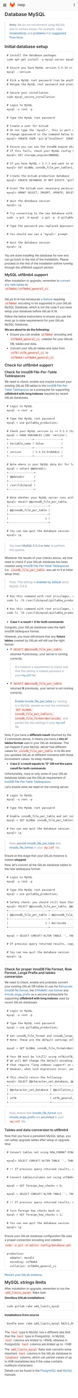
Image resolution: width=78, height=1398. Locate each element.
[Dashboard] (12, 6)
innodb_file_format (21, 847)
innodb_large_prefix (17, 994)
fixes (12, 37)
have (19, 37)
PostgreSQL (48, 1370)
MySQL (67, 1370)
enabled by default (48, 582)
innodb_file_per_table (41, 843)
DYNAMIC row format (49, 990)
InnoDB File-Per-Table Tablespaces (46, 565)
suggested (59, 33)
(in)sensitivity (18, 33)
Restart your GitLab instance (23, 1274)
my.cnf (26, 675)
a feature (47, 299)
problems (39, 33)
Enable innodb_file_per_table (33, 701)
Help (21, 5)
